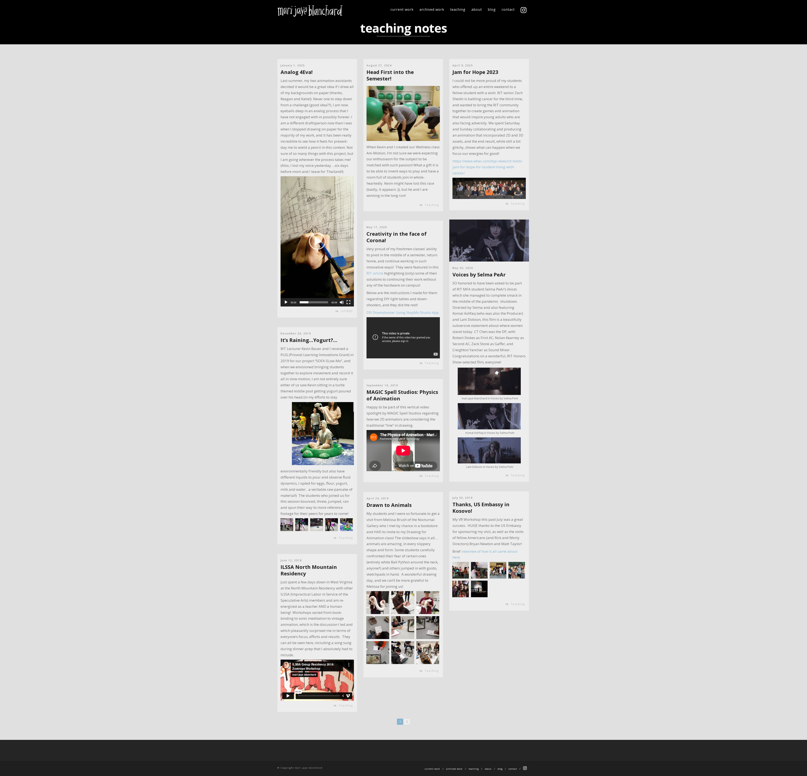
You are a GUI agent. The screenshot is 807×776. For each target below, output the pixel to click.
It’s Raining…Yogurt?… (309, 340)
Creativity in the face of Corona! (397, 237)
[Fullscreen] (348, 302)
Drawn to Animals (389, 504)
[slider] (314, 302)
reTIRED (347, 311)
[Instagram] (524, 10)
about (476, 9)
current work (402, 9)
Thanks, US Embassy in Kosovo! (480, 507)
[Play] (286, 302)
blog (492, 9)
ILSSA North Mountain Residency (309, 570)
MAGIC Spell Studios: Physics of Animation (402, 395)
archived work (431, 9)
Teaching (432, 205)
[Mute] (342, 302)
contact (508, 9)
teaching (457, 9)
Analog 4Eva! (297, 71)
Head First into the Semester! (390, 75)
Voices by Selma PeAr (479, 274)
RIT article (375, 273)
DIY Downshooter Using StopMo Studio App (403, 312)
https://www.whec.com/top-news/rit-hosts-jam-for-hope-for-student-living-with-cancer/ (487, 167)
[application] (317, 241)
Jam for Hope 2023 (475, 71)
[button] (317, 241)
